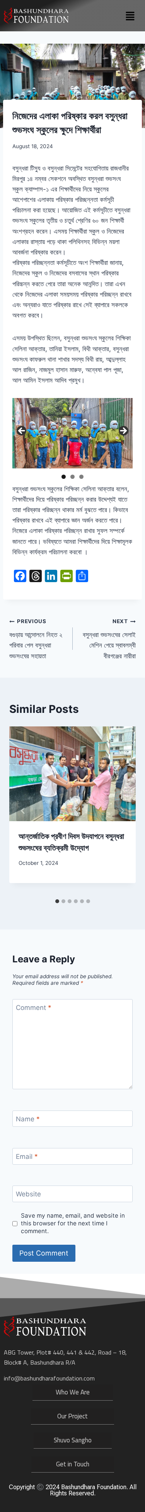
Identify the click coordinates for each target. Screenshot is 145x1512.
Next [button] (123, 431)
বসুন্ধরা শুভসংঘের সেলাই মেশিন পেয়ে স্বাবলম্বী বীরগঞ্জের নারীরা (109, 638)
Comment (33, 1007)
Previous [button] (22, 431)
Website (28, 1194)
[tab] (57, 901)
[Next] (122, 810)
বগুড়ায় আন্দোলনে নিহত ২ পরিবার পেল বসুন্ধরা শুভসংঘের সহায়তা (35, 638)
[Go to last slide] (23, 810)
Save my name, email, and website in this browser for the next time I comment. (73, 1223)
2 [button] (72, 477)
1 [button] (63, 477)
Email (27, 1156)
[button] (130, 16)
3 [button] (81, 477)
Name (28, 1119)
